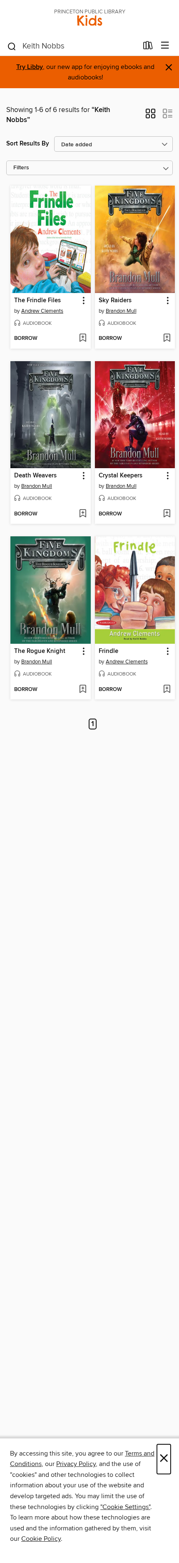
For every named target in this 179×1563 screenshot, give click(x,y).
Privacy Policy (76, 1464)
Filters (21, 167)
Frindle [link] (108, 651)
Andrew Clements (42, 311)
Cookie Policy (41, 1539)
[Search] (11, 46)
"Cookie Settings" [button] (125, 1507)
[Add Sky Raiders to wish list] (167, 338)
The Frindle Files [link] (37, 300)
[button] (150, 116)
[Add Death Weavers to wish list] (82, 514)
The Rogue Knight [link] (39, 651)
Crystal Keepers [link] (120, 475)
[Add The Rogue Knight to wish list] (82, 689)
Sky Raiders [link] (115, 300)
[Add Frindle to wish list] (167, 689)
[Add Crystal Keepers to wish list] (167, 514)
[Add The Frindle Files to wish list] (82, 338)
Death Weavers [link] (35, 475)
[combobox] (72, 46)
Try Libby (29, 67)
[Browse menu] (165, 45)
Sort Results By (27, 144)
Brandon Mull (121, 311)
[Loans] (148, 47)
